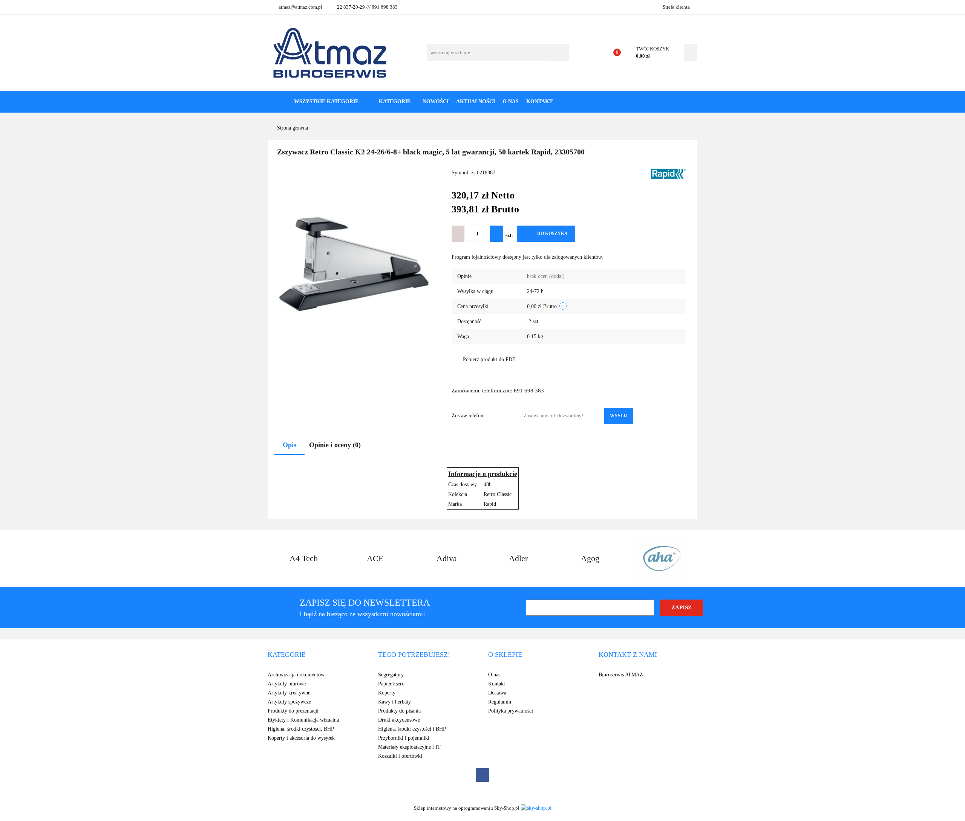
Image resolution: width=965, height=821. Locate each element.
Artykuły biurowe (287, 684)
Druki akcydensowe (399, 720)
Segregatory (391, 675)
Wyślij (619, 415)
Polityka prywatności (510, 711)
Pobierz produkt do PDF (489, 359)
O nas (510, 101)
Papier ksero (391, 684)
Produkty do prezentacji (293, 711)
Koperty (386, 693)
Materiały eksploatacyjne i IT (409, 747)
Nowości (436, 101)
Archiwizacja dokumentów (296, 675)
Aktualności (475, 101)
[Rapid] (668, 173)
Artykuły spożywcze (289, 702)
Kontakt (539, 101)
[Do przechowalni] (587, 234)
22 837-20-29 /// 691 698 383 (367, 7)
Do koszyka (552, 233)
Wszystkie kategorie (325, 101)
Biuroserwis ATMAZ (621, 675)
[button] (287, 654)
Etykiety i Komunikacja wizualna (303, 720)
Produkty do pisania (399, 711)
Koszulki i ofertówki (400, 756)
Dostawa (497, 693)
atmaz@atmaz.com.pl (300, 7)
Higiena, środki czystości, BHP (301, 729)
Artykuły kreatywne (289, 693)
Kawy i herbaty (394, 702)
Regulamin (499, 702)
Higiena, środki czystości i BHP (412, 729)
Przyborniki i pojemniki (403, 738)
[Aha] (661, 558)
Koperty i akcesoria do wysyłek (301, 738)
